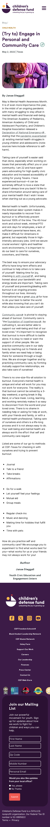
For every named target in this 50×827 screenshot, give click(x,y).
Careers (25, 655)
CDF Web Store (25, 680)
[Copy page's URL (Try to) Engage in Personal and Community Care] (43, 44)
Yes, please (16, 785)
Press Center (25, 670)
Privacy (15, 820)
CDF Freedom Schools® (25, 629)
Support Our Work (25, 649)
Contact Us (25, 675)
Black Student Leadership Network (25, 634)
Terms (5, 820)
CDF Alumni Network (25, 639)
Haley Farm (25, 644)
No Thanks (16, 788)
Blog (4, 22)
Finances (25, 665)
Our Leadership (25, 660)
